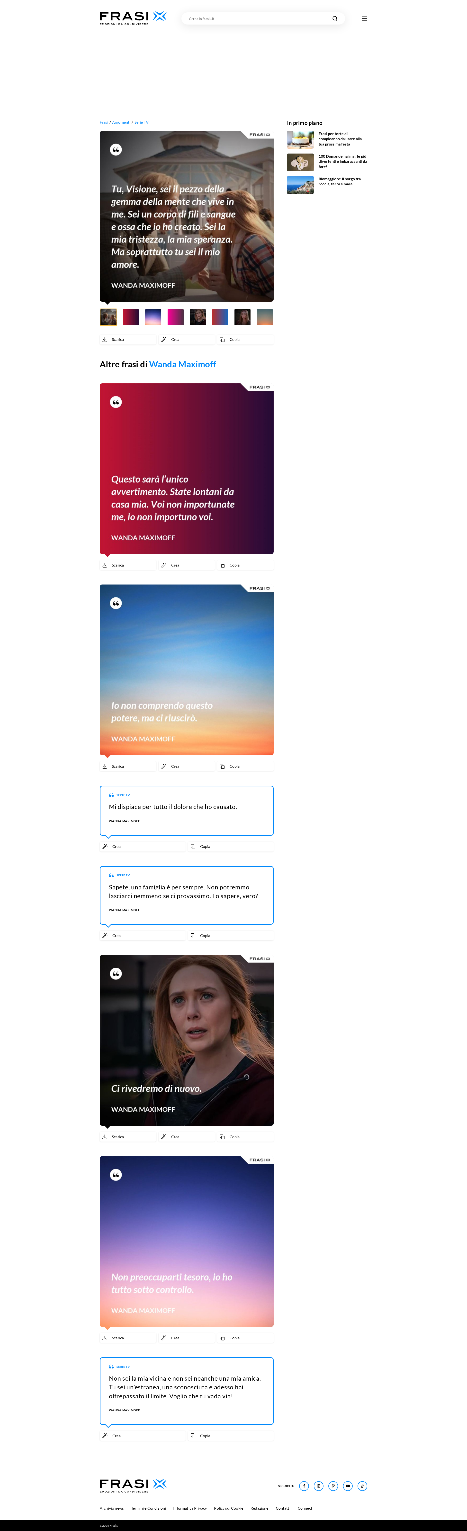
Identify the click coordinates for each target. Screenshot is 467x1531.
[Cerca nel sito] (335, 18)
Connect (305, 1508)
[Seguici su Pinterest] (333, 1486)
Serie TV (142, 122)
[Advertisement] (233, 62)
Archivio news (112, 1508)
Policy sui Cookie (228, 1508)
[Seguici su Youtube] (348, 1486)
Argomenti (121, 122)
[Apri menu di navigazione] (364, 18)
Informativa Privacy (190, 1508)
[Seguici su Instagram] (318, 1486)
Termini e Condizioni (148, 1508)
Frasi (104, 122)
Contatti (283, 1508)
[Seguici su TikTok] (362, 1486)
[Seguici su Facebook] (304, 1486)
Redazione (259, 1508)
